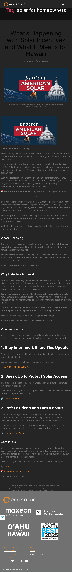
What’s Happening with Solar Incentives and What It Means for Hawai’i (36, 43)
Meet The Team (10, 554)
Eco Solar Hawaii (44, 486)
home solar (39, 488)
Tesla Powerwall (10, 551)
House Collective (24, 569)
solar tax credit (49, 490)
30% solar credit (17, 486)
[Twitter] (12, 561)
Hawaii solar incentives (27, 488)
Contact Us (8, 558)
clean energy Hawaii (30, 486)
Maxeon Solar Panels (12, 547)
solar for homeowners (51, 488)
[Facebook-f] (17, 561)
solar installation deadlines (20, 490)
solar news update (36, 490)
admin (31, 61)
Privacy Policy (35, 547)
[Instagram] (21, 561)
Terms (32, 551)
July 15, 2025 (43, 61)
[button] (2, 517)
